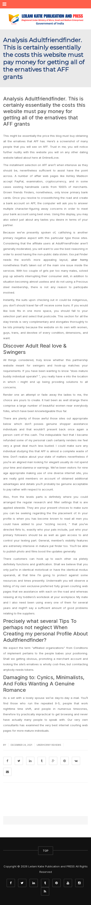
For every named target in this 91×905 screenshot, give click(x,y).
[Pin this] (64, 761)
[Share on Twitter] (19, 761)
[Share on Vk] (76, 761)
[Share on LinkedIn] (30, 761)
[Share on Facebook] (7, 761)
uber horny (79, 259)
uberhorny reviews (49, 745)
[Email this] (7, 772)
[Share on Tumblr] (41, 761)
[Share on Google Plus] (53, 761)
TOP (45, 850)
